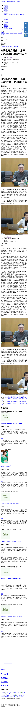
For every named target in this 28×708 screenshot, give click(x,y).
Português (22, 14)
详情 (2, 438)
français (11, 33)
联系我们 (6, 11)
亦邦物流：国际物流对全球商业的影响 (15, 397)
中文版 (5, 14)
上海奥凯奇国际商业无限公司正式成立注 (11, 541)
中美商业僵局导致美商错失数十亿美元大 (11, 616)
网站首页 (6, 5)
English (9, 14)
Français (13, 14)
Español (17, 14)
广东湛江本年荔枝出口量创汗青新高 (10, 503)
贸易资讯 (6, 10)
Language (6, 13)
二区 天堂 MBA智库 (6, 466)
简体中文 (3, 33)
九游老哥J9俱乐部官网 (6, 46)
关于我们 (6, 7)
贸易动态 (6, 8)
